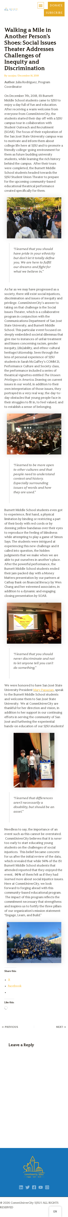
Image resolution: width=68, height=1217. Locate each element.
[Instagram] (47, 1187)
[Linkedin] (21, 1187)
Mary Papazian (43, 690)
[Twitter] (27, 1187)
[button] (41, 5)
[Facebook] (34, 1187)
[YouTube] (40, 1187)
